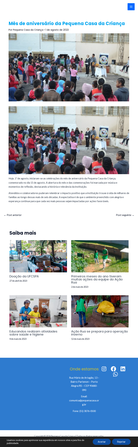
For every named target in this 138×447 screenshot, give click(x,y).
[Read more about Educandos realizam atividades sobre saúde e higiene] (38, 311)
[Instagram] (104, 369)
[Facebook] (113, 369)
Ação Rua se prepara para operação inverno (99, 333)
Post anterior (13, 215)
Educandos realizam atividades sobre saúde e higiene (33, 333)
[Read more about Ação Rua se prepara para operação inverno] (100, 311)
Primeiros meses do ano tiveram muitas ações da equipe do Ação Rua (97, 279)
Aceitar (102, 441)
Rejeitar (121, 441)
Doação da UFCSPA (24, 276)
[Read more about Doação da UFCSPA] (38, 255)
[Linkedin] (123, 369)
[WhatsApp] (115, 374)
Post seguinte (125, 215)
